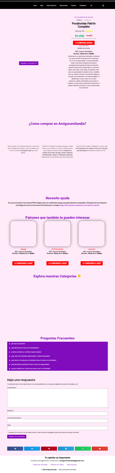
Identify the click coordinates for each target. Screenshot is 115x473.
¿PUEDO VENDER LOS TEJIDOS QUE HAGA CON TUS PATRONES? (31, 368)
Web (9, 425)
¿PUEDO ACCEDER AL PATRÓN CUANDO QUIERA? (26, 352)
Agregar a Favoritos (29, 63)
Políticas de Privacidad (40, 465)
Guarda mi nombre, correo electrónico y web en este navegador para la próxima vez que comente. (44, 432)
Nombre (10, 410)
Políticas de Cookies (57, 465)
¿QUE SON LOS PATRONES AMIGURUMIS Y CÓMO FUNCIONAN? (30, 356)
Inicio (35, 5)
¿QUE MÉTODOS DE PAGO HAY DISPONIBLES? (25, 348)
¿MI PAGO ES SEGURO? (18, 344)
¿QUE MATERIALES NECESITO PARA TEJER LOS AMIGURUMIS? (30, 364)
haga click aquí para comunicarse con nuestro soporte (79, 205)
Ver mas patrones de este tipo (83, 17)
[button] (83, 6)
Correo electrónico (14, 418)
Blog (41, 5)
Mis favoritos (64, 5)
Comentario (12, 387)
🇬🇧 (91, 5)
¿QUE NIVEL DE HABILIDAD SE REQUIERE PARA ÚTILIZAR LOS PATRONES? (33, 360)
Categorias (83, 5)
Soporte (73, 5)
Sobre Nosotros (51, 5)
